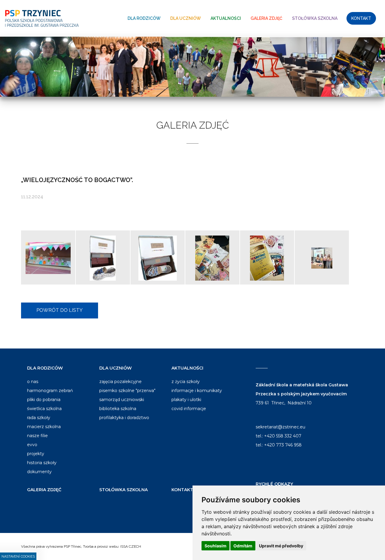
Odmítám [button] (242, 545)
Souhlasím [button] (215, 545)
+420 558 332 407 (282, 436)
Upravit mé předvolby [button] (281, 545)
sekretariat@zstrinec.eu (280, 427)
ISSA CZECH (130, 546)
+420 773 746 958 (283, 445)
